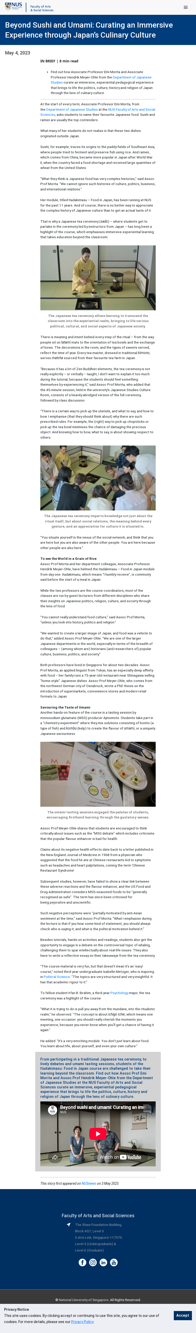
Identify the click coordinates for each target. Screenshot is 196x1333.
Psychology (119, 993)
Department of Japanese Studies (72, 109)
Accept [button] (182, 1315)
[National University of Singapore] (13, 6)
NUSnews (89, 1183)
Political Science (57, 977)
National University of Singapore (83, 1300)
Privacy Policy (82, 1322)
